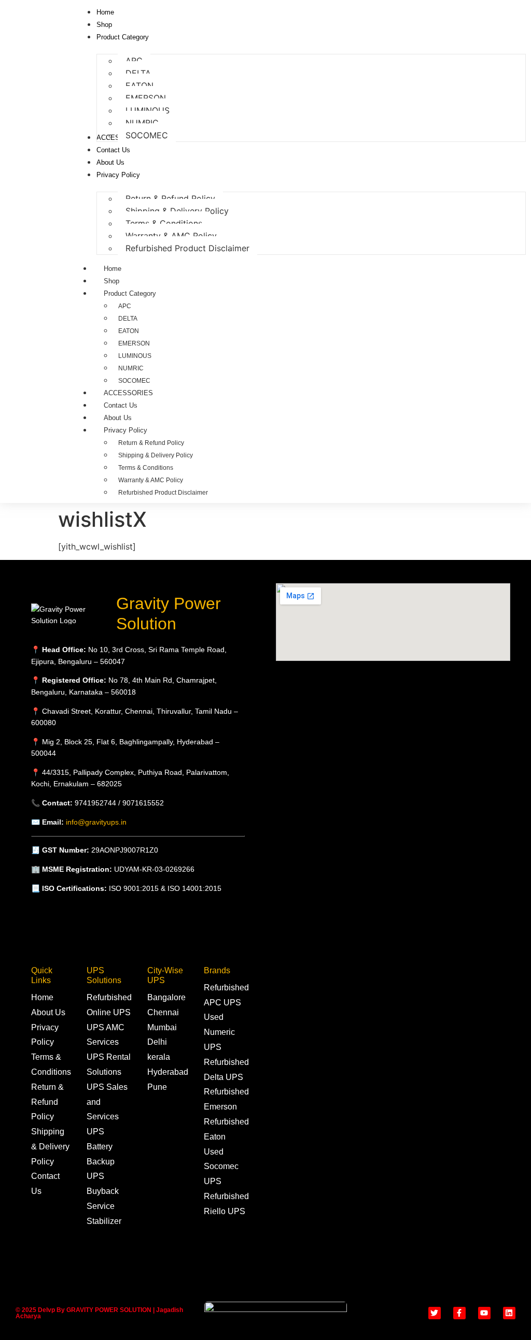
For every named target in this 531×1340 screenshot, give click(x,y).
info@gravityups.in (96, 822)
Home (112, 268)
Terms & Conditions (145, 467)
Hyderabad (167, 1072)
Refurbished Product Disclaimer (163, 492)
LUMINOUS (134, 355)
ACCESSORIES (128, 393)
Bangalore (166, 997)
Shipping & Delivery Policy (155, 455)
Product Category (130, 293)
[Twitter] (434, 1313)
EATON (128, 331)
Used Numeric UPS (219, 1032)
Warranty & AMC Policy (150, 480)
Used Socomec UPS (221, 1166)
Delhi (157, 1042)
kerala (158, 1057)
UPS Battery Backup (101, 1146)
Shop (111, 281)
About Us (118, 418)
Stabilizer (104, 1221)
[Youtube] (484, 1313)
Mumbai (162, 1027)
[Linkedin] (509, 1313)
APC (124, 306)
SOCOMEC (134, 380)
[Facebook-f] (459, 1313)
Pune (157, 1087)
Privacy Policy (125, 430)
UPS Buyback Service (103, 1191)
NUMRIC (131, 368)
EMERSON (134, 343)
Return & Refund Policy (151, 442)
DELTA (127, 318)
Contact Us (120, 405)
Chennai (163, 1012)
